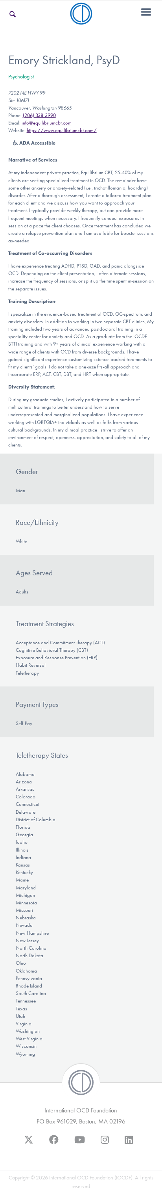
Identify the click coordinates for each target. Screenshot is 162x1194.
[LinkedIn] (129, 1143)
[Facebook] (54, 1143)
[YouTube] (79, 1143)
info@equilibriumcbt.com (47, 123)
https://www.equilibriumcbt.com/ (62, 130)
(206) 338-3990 (39, 115)
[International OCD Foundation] (81, 20)
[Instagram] (105, 1143)
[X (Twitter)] (28, 1143)
